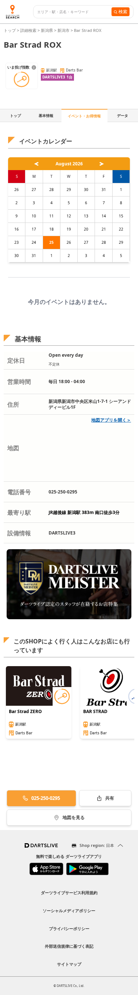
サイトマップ (69, 964)
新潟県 (47, 30)
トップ (10, 30)
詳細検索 (29, 30)
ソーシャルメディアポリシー (69, 910)
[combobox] (74, 12)
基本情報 (46, 115)
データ (122, 115)
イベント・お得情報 (84, 115)
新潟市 (63, 30)
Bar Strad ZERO (25, 712)
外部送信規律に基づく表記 (69, 946)
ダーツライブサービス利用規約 (69, 892)
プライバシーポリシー (69, 928)
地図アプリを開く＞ (111, 420)
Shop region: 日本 (96, 845)
